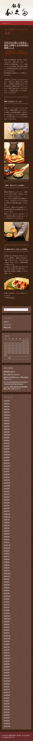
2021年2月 (6, 508)
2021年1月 (6, 511)
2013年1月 (6, 689)
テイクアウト (7, 324)
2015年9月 (6, 641)
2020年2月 (6, 539)
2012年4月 (6, 712)
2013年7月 (6, 684)
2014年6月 (6, 664)
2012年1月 (6, 720)
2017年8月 (6, 601)
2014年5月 (6, 667)
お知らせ (21, 51)
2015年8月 (6, 644)
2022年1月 (6, 480)
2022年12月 (7, 466)
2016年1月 (6, 633)
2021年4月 (6, 502)
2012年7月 (6, 703)
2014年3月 (6, 669)
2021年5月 (6, 500)
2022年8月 (6, 471)
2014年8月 (6, 661)
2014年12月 (7, 655)
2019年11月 (7, 545)
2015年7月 (6, 647)
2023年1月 (6, 463)
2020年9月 (6, 519)
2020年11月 (7, 517)
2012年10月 (7, 695)
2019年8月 (6, 553)
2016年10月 (7, 618)
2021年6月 (6, 497)
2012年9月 (6, 698)
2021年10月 (7, 485)
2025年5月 (6, 426)
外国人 (14, 53)
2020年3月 (6, 536)
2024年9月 (6, 437)
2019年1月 (6, 570)
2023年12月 (7, 454)
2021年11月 (7, 483)
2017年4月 (6, 610)
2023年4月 (6, 460)
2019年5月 (6, 562)
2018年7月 (6, 585)
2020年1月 (6, 542)
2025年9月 (6, 418)
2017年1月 (6, 613)
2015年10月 (7, 638)
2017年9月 (6, 599)
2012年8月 (6, 701)
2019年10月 (7, 548)
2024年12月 (7, 435)
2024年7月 (6, 443)
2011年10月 (7, 726)
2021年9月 (6, 488)
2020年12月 (7, 514)
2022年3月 (6, 474)
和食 (10, 53)
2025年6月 (6, 423)
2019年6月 (6, 559)
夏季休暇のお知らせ (9, 371)
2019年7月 (6, 556)
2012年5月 (6, 709)
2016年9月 (6, 621)
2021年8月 (6, 491)
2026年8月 (6, 401)
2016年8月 (6, 624)
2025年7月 (6, 420)
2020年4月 (6, 534)
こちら (12, 297)
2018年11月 (7, 576)
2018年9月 (6, 579)
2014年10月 (7, 658)
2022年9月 (6, 468)
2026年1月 (6, 412)
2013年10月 (7, 681)
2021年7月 (6, 494)
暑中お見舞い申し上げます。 (12, 374)
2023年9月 (6, 457)
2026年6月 (6, 406)
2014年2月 (6, 672)
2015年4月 (6, 650)
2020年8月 (6, 522)
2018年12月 (7, 573)
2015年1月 (6, 652)
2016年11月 (7, 616)
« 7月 (9, 358)
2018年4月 (6, 593)
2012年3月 (6, 715)
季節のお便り (7, 327)
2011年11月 (7, 723)
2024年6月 (6, 446)
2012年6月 (6, 706)
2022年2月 (6, 477)
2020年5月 (6, 531)
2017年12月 (7, 596)
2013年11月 (7, 678)
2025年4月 (6, 429)
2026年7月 (6, 403)
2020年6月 (6, 528)
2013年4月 (6, 686)
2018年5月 (6, 590)
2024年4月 (6, 449)
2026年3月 (6, 409)
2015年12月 (7, 635)
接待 (17, 53)
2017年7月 (6, 604)
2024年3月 (6, 451)
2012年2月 (6, 718)
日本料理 (22, 53)
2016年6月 (6, 627)
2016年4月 (6, 630)
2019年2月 (6, 568)
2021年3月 (6, 505)
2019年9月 (6, 551)
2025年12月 (7, 415)
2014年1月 (6, 675)
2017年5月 (6, 607)
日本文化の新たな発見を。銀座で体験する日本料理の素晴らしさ (16, 45)
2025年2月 (6, 432)
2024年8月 (6, 440)
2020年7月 (6, 525)
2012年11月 (7, 692)
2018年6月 (6, 587)
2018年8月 (6, 582)
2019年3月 (6, 565)
